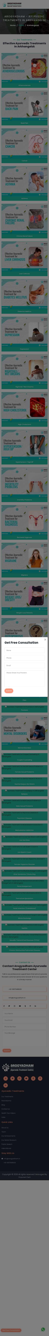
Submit (9, 691)
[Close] (45, 639)
